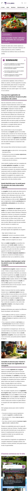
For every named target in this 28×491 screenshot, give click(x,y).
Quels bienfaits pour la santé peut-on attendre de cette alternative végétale (14, 68)
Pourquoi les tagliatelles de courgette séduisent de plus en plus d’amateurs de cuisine (14, 64)
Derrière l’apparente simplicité (16, 253)
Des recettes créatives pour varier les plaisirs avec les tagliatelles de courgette (14, 71)
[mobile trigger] (2, 3)
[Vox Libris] (9, 3)
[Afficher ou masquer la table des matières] (21, 60)
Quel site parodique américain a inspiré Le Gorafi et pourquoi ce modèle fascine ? (13, 482)
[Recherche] (22, 3)
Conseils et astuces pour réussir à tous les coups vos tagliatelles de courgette (13, 75)
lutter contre (16, 237)
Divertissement (6, 34)
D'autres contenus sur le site (13, 454)
